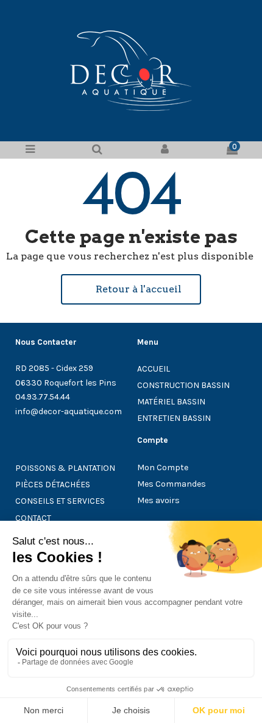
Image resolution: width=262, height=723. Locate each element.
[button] (131, 289)
